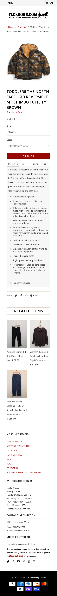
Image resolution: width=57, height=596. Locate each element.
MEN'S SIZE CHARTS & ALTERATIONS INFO (24, 472)
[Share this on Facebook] (20, 295)
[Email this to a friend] (36, 295)
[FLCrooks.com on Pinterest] (23, 561)
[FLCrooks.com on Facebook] (13, 561)
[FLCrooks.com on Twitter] (8, 561)
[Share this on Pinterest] (26, 295)
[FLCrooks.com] (28, 15)
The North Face (14, 112)
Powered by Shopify (38, 578)
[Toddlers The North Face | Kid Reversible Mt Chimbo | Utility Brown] (28, 62)
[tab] (13, 164)
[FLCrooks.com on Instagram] (29, 561)
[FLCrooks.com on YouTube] (18, 561)
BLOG (9, 464)
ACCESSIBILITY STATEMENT (18, 446)
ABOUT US (11, 459)
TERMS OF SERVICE (14, 455)
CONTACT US (12, 468)
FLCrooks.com (23, 578)
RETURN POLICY (13, 450)
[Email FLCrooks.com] (34, 561)
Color (9, 139)
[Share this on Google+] (31, 295)
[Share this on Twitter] (15, 295)
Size (9, 126)
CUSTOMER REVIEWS (15, 441)
